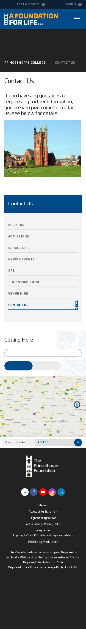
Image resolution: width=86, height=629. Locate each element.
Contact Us (65, 63)
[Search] (78, 442)
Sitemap (43, 505)
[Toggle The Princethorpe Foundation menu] (77, 18)
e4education (50, 542)
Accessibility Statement (43, 511)
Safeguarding (43, 530)
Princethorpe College (25, 63)
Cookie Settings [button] (34, 524)
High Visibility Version (43, 518)
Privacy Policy (52, 524)
